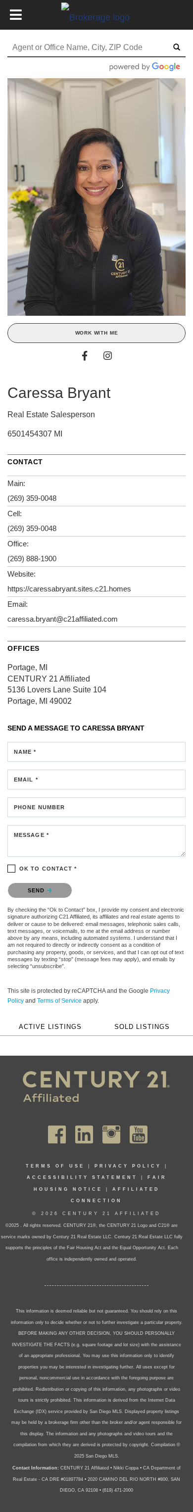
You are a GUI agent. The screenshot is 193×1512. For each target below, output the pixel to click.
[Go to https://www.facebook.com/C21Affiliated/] (57, 1135)
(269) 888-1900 (31, 558)
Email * (26, 779)
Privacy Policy (128, 1166)
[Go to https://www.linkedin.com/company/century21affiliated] (84, 1135)
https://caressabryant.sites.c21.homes (69, 589)
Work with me (96, 333)
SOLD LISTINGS (142, 1027)
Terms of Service (59, 1000)
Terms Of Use (55, 1166)
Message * (31, 835)
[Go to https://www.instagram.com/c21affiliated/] (111, 1135)
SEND (37, 890)
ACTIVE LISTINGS (50, 1027)
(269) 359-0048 (31, 498)
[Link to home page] (97, 17)
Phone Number (39, 807)
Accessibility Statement (82, 1177)
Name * (25, 752)
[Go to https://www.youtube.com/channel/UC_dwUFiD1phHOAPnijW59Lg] (138, 1135)
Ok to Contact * (48, 869)
